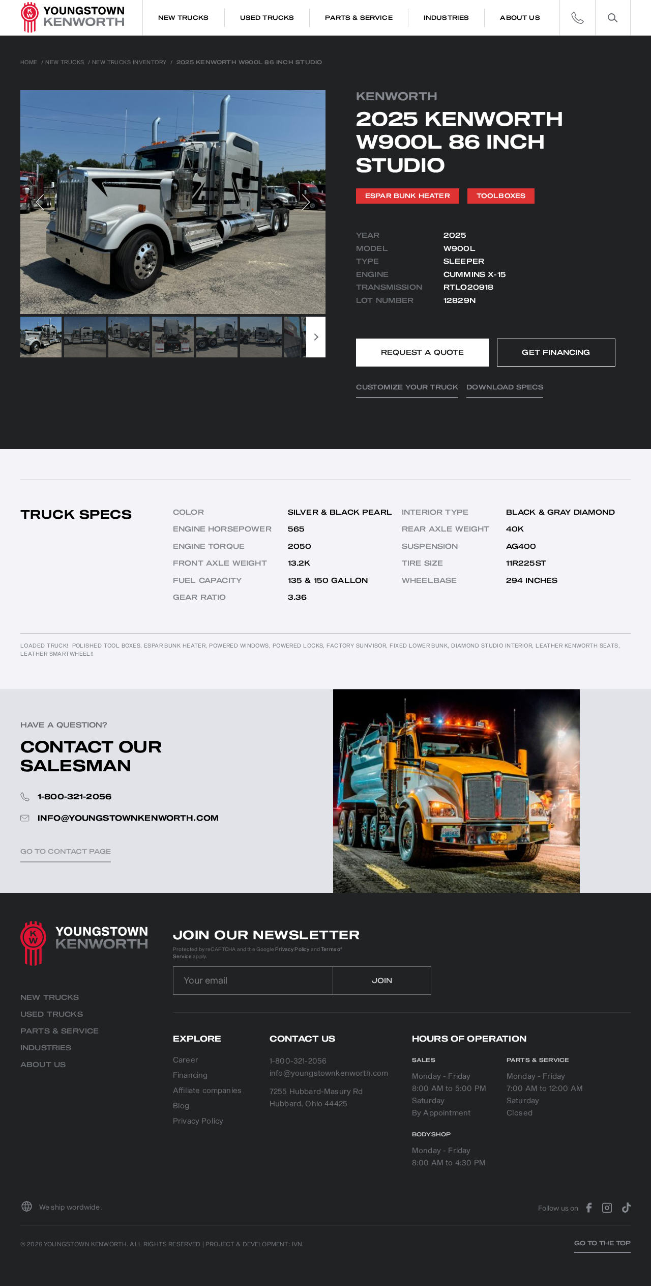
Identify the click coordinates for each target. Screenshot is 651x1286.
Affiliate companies (207, 1091)
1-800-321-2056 (298, 1061)
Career (185, 1060)
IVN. (298, 1244)
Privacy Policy (292, 949)
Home (29, 63)
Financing (190, 1076)
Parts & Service (59, 1031)
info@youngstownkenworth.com (329, 1073)
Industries (46, 1048)
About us (43, 1064)
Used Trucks (51, 1014)
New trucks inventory (129, 63)
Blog (181, 1106)
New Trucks (64, 63)
